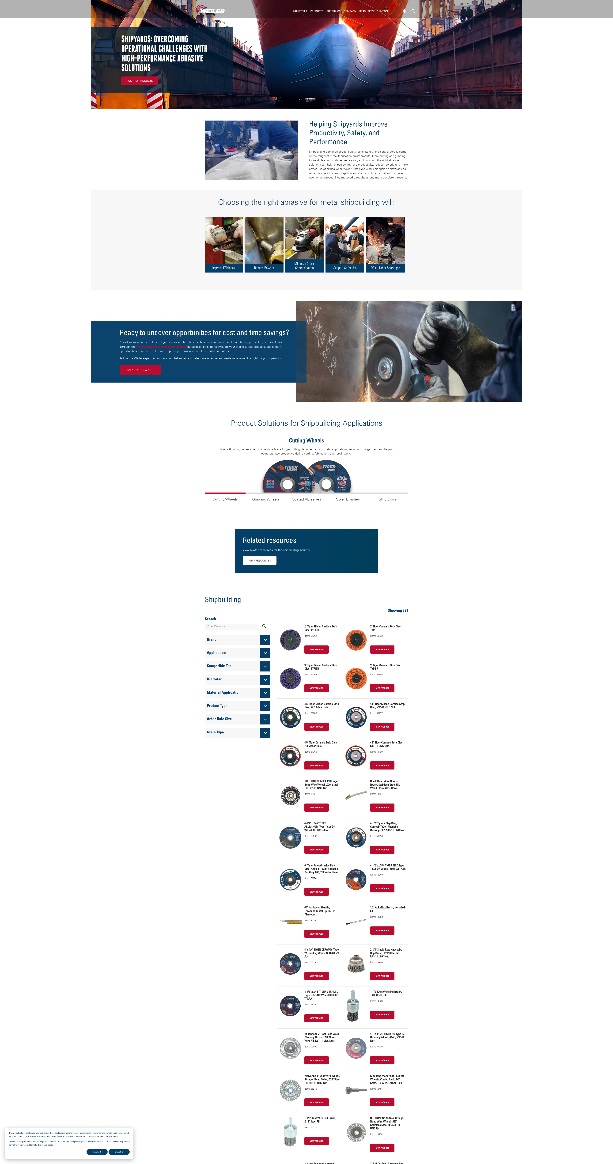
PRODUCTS (316, 11)
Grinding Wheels (265, 499)
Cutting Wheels (225, 499)
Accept (97, 1152)
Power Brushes (347, 499)
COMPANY (350, 11)
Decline (119, 1152)
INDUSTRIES (299, 11)
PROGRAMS (334, 11)
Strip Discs (388, 499)
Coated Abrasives (306, 499)
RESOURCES (366, 11)
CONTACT (382, 11)
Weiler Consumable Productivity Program (161, 347)
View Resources (259, 561)
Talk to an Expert (140, 370)
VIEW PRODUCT (316, 650)
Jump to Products (140, 81)
